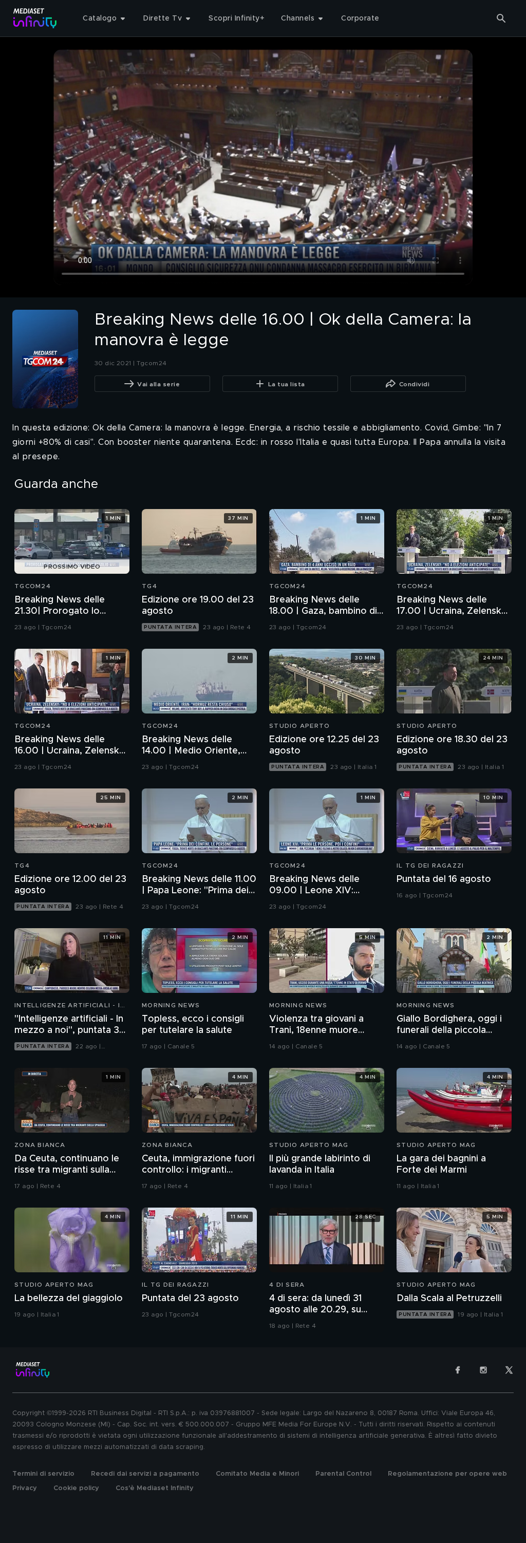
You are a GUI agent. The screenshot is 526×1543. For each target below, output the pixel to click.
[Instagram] (483, 1370)
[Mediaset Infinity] (35, 18)
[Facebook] (457, 1370)
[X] (509, 1370)
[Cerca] (501, 18)
